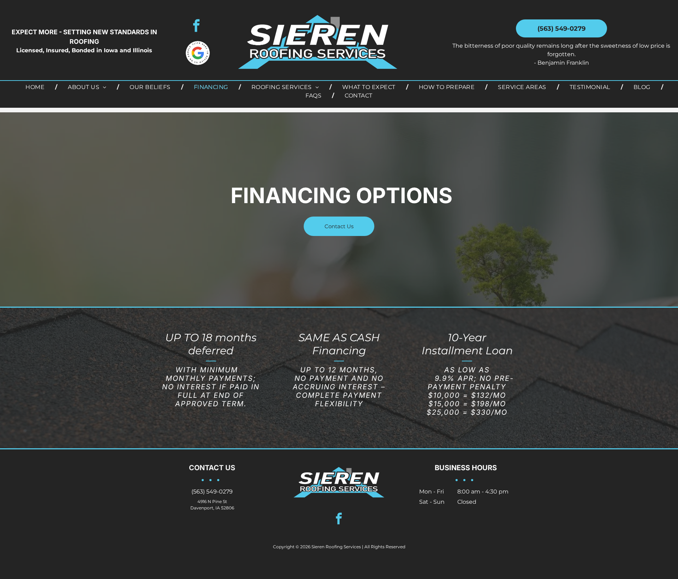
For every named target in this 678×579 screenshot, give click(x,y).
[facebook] (196, 26)
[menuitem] (36, 87)
